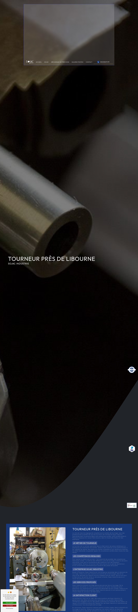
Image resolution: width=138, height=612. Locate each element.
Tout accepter (9, 602)
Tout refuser (9, 605)
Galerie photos (77, 62)
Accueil (39, 62)
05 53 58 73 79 (104, 62)
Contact (89, 62)
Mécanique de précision (60, 62)
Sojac (46, 62)
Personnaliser (9, 608)
